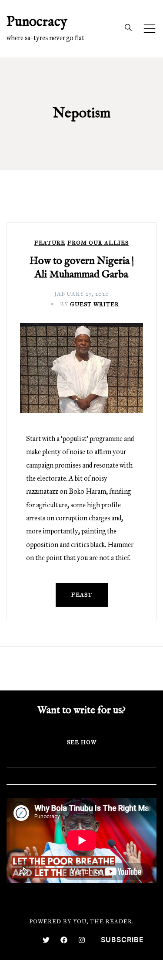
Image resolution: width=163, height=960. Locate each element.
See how (81, 742)
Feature (49, 243)
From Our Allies (98, 243)
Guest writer (94, 304)
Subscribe (122, 939)
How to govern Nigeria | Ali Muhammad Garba (82, 267)
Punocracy (37, 22)
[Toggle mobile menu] (149, 29)
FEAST (81, 594)
